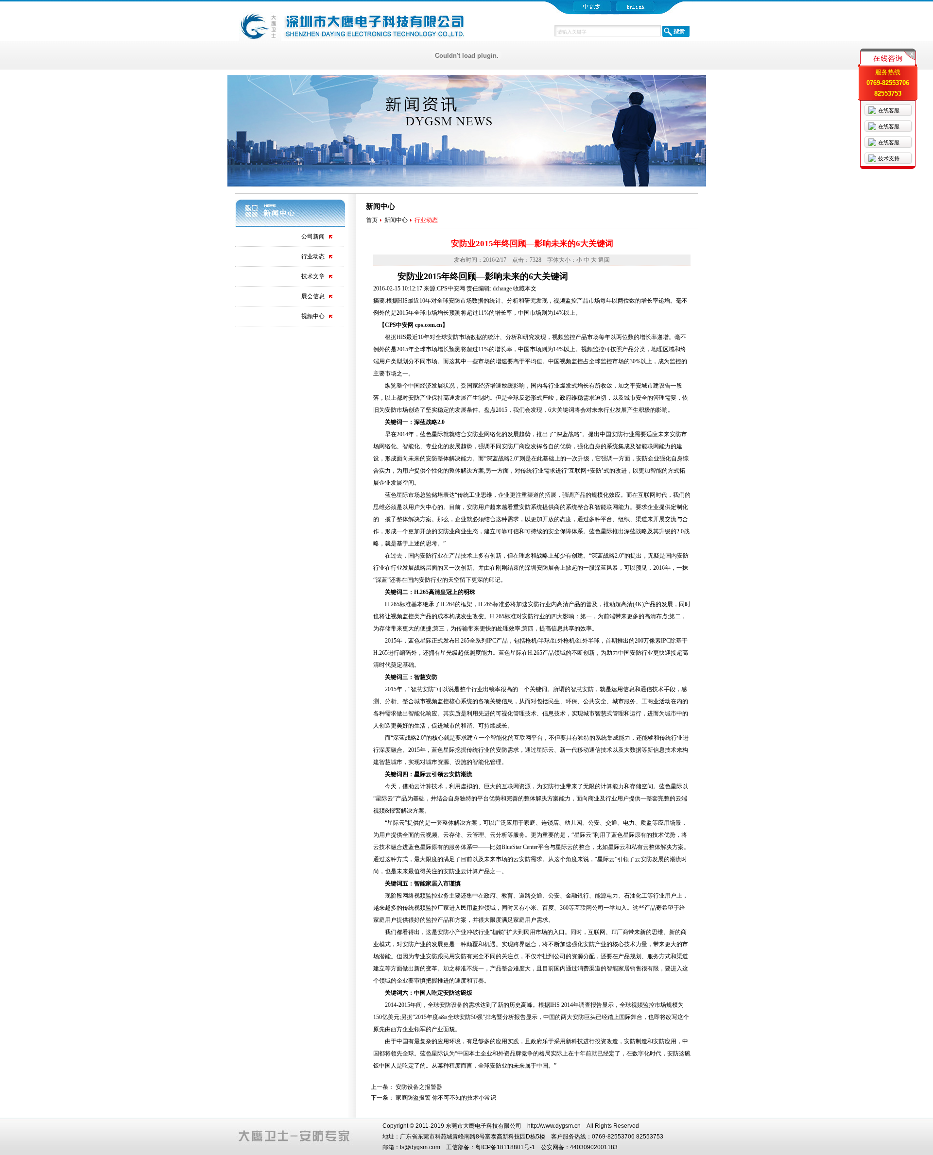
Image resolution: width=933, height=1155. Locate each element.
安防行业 (623, 434)
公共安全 (594, 701)
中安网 (405, 325)
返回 (604, 259)
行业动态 (313, 256)
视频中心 (313, 316)
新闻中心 (396, 220)
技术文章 (313, 276)
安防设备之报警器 (419, 1087)
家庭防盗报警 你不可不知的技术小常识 (446, 1097)
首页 (372, 220)
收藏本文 (524, 288)
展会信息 (313, 296)
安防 (453, 337)
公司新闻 (313, 236)
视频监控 (563, 337)
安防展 (545, 567)
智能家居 (425, 883)
